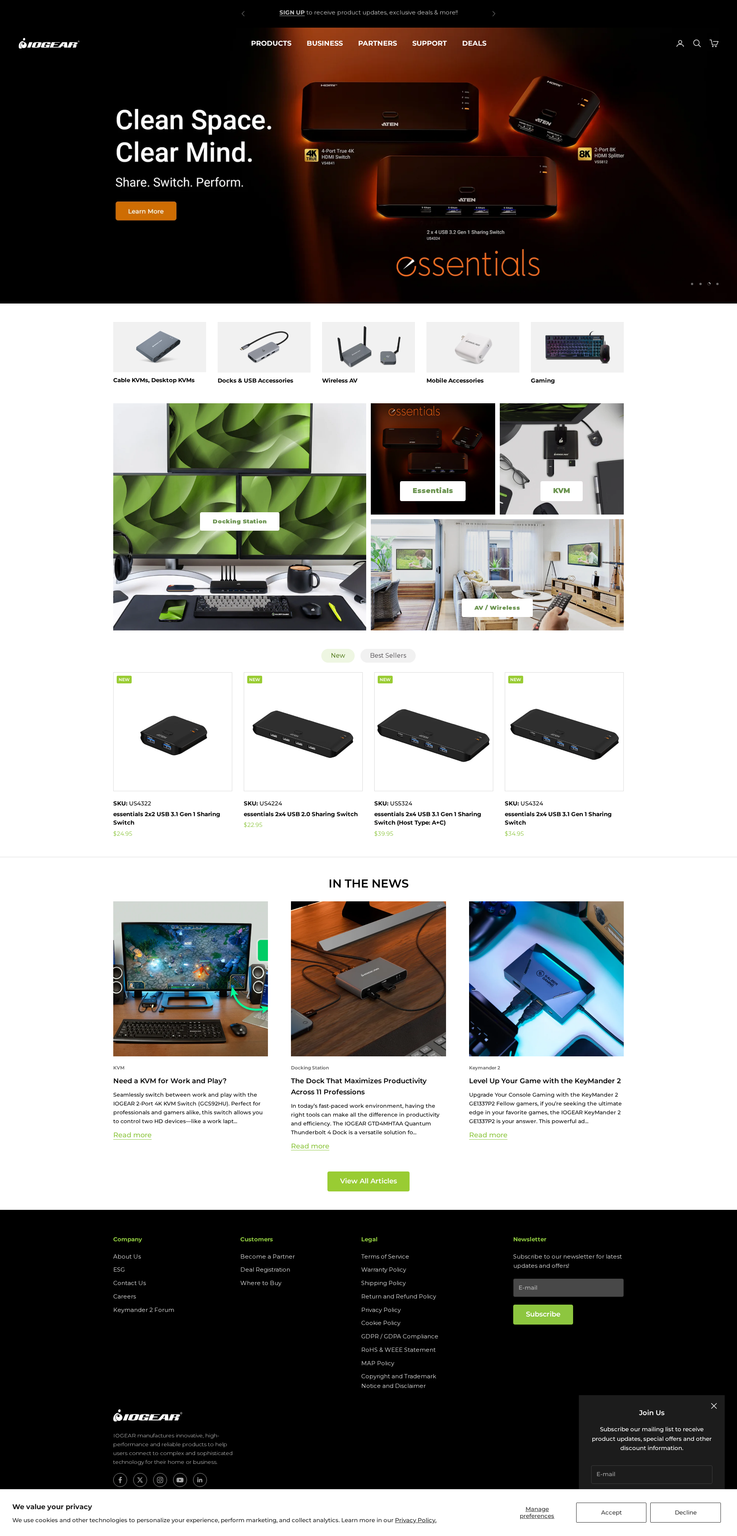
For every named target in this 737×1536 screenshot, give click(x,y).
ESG (119, 1269)
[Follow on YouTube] (180, 1480)
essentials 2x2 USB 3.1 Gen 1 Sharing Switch (166, 818)
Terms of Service (385, 1256)
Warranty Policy (383, 1269)
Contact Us (129, 1283)
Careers (124, 1296)
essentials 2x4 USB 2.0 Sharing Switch (301, 814)
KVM (118, 1068)
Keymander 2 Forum (143, 1309)
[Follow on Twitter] (140, 1480)
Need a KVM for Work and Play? (169, 1081)
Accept (611, 1512)
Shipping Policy (383, 1283)
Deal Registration (265, 1269)
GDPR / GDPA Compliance (399, 1336)
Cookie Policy (380, 1322)
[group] (368, 165)
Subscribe (543, 1314)
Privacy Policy (381, 1309)
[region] (368, 165)
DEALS (474, 43)
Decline (686, 1512)
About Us (127, 1256)
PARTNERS (377, 43)
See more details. (423, 13)
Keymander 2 (484, 1068)
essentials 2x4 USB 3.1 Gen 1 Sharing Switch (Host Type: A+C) (427, 818)
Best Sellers (388, 655)
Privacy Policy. (415, 1520)
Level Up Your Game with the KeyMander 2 (545, 1081)
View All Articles (368, 1181)
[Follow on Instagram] (160, 1480)
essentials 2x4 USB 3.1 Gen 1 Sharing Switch (558, 818)
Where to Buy (260, 1283)
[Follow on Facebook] (120, 1480)
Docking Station (310, 1068)
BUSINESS (325, 43)
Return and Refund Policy (398, 1296)
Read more (132, 1135)
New (338, 655)
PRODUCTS (271, 43)
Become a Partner (267, 1256)
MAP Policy (377, 1363)
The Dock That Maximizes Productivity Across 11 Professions (358, 1086)
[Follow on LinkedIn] (200, 1480)
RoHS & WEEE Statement (398, 1349)
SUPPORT (429, 43)
